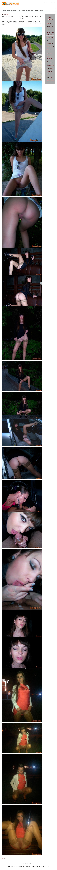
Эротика (49, 77)
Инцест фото (50, 46)
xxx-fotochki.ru (15, 866)
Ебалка (49, 23)
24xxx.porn (26, 863)
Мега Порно (50, 80)
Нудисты (49, 49)
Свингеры (50, 62)
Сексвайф (49, 68)
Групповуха (50, 37)
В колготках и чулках (12, 10)
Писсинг (49, 53)
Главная (4, 10)
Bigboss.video (46, 2)
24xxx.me (53, 2)
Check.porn (31, 863)
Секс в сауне (50, 65)
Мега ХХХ (4, 858)
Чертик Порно (5, 14)
